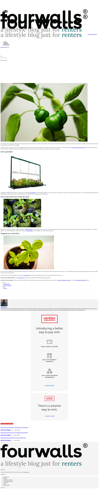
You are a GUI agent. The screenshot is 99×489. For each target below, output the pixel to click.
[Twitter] (8, 293)
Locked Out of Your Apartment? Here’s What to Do (13, 437)
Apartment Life (6, 284)
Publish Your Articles (7, 479)
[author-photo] (4, 306)
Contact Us (5, 482)
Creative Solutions (7, 285)
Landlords (5, 43)
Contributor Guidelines (8, 481)
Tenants (5, 42)
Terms (4, 484)
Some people (29, 230)
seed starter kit (28, 229)
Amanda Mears (4, 57)
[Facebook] (3, 293)
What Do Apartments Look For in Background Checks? (14, 432)
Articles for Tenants (6, 430)
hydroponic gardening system (78, 147)
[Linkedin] (18, 293)
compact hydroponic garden (64, 280)
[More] (23, 293)
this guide (26, 275)
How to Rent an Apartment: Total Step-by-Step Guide (14, 427)
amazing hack (21, 277)
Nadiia (12, 435)
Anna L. (12, 430)
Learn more (26, 472)
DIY (4, 286)
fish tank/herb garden (81, 280)
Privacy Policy (6, 485)
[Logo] (6, 12)
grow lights (33, 192)
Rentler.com (6, 44)
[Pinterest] (13, 293)
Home (2, 47)
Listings (5, 478)
